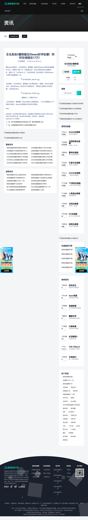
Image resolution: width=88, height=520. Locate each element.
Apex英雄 (73, 295)
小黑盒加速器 (74, 193)
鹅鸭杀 (72, 398)
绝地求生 (72, 285)
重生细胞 (73, 408)
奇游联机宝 (47, 477)
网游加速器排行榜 (66, 254)
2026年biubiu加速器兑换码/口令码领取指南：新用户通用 (24, 160)
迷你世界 (65, 415)
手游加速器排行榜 (66, 258)
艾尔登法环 (71, 412)
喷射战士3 (73, 387)
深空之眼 (65, 422)
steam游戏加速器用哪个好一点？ (41, 187)
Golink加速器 (74, 172)
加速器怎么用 (66, 391)
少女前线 (73, 429)
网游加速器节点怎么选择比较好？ (17, 175)
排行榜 (54, 4)
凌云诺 (78, 426)
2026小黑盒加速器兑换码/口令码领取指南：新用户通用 (48, 163)
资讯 (79, 4)
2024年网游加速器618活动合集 (71, 405)
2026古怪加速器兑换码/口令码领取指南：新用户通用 (47, 160)
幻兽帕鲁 (72, 326)
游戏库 (63, 4)
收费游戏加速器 (36, 473)
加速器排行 (14, 503)
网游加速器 (65, 503)
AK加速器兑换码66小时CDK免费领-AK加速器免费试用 (48, 148)
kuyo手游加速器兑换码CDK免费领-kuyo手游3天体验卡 (23, 154)
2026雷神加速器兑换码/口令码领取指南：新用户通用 (47, 157)
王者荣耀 (70, 433)
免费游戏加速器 (36, 469)
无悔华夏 (73, 422)
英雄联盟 (72, 305)
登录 (82, 11)
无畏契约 (72, 357)
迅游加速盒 (47, 469)
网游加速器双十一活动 (69, 394)
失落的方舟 (74, 415)
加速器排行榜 (14, 36)
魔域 (64, 433)
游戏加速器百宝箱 (67, 376)
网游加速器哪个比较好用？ (15, 184)
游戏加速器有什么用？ (38, 190)
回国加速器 (36, 477)
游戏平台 (72, 4)
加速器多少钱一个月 (68, 380)
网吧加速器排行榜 (66, 263)
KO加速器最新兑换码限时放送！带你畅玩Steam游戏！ (47, 154)
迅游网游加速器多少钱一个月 (15, 181)
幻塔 (64, 426)
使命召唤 (65, 408)
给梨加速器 (73, 224)
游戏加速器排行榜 (66, 250)
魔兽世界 (72, 316)
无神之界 (73, 419)
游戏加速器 (32, 4)
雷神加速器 (73, 152)
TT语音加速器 (75, 183)
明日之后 (65, 429)
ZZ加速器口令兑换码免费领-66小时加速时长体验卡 (22, 151)
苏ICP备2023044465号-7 (52, 514)
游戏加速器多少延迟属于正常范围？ (42, 178)
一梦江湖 (70, 426)
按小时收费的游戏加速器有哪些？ (17, 187)
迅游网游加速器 (74, 142)
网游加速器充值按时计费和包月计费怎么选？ (45, 175)
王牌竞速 (65, 419)
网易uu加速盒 (46, 473)
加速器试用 (28, 503)
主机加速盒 (44, 4)
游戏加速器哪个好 (67, 384)
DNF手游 (65, 398)
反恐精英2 (73, 336)
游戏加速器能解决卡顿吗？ (39, 184)
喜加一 (77, 503)
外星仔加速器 (74, 162)
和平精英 (65, 436)
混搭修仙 (65, 440)
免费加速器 (72, 503)
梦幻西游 (73, 436)
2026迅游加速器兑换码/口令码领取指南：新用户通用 (23, 157)
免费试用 (7, 11)
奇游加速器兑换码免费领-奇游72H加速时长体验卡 (22, 148)
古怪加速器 (73, 203)
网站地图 (62, 514)
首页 (24, 4)
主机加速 (65, 387)
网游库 (69, 477)
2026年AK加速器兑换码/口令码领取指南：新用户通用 (23, 163)
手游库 (69, 473)
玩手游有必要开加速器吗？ (39, 181)
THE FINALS (74, 346)
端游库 (69, 469)
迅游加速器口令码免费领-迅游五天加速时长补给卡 (46, 151)
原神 (64, 412)
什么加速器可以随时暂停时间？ (16, 190)
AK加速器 (73, 213)
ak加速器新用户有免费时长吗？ (16, 178)
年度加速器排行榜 (66, 267)
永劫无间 (65, 401)
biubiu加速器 (74, 132)
